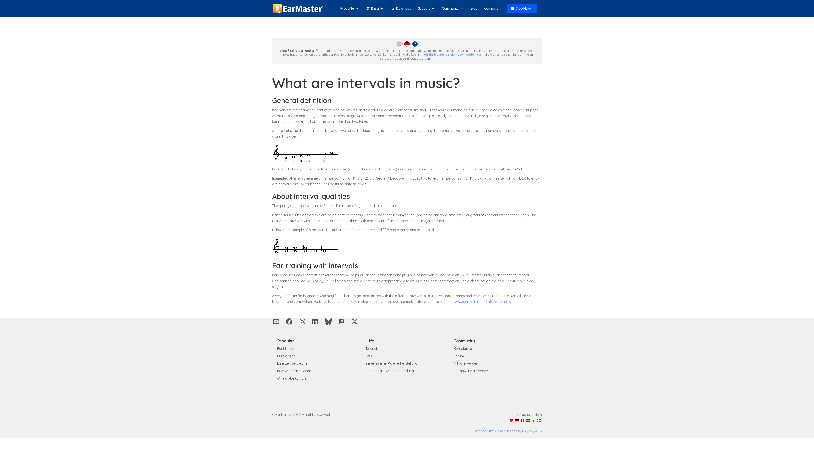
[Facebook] (289, 322)
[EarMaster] (298, 8)
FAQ (368, 356)
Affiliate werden (466, 363)
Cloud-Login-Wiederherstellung (389, 371)
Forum (459, 356)
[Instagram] (302, 322)
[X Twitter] (354, 322)
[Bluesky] (328, 322)
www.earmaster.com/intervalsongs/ (482, 301)
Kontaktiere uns (466, 348)
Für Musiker (286, 348)
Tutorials (372, 348)
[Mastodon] (341, 322)
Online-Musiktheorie (292, 378)
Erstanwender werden (471, 371)
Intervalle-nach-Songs (294, 371)
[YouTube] (276, 322)
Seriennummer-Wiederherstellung (391, 363)
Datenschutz (483, 431)
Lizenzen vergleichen (293, 363)
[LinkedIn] (315, 322)
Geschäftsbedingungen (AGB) (518, 431)
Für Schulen (286, 356)
